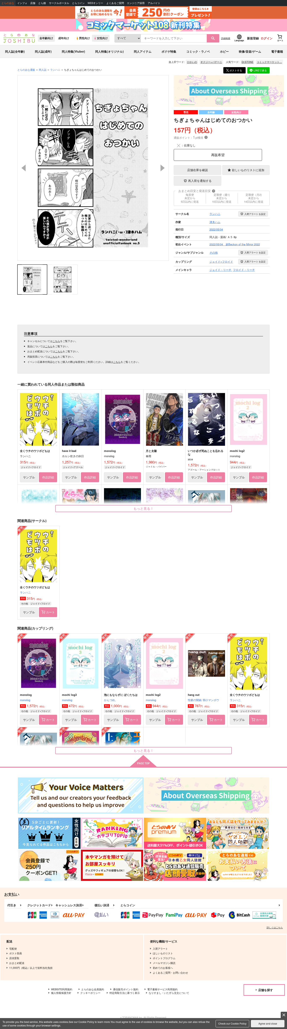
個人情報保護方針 (61, 992)
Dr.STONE (247, 62)
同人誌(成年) (43, 51)
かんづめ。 (111, 700)
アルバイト (154, 3)
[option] (93, 168)
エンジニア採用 (136, 3)
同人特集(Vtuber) (73, 51)
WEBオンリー (95, 3)
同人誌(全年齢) (15, 51)
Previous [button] (23, 168)
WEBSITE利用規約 (61, 989)
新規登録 (253, 38)
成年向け (63, 38)
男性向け (84, 38)
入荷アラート (255, 214)
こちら (56, 341)
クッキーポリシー (90, 992)
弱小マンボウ (211, 700)
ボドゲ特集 (169, 51)
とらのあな (7, 3)
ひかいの (192, 62)
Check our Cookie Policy (232, 1023)
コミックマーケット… (269, 62)
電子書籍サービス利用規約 (162, 989)
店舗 (32, 3)
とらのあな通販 (26, 69)
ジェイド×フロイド (31, 467)
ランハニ (25, 592)
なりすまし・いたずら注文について (169, 992)
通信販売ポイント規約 (125, 989)
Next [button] (162, 168)
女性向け (102, 38)
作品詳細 (48, 477)
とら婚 (42, 3)
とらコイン (78, 3)
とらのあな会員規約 (92, 989)
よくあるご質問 (115, 3)
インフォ (22, 3)
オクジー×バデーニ (211, 62)
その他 (24, 603)
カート (50, 612)
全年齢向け (46, 38)
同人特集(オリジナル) (109, 51)
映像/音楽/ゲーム (250, 51)
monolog (25, 700)
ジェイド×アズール (73, 467)
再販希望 (218, 154)
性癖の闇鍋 (194, 700)
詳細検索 (225, 38)
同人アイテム (142, 51)
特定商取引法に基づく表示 (124, 992)
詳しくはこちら (275, 927)
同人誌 (42, 69)
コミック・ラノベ (198, 51)
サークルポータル (59, 3)
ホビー (224, 51)
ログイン (267, 38)
